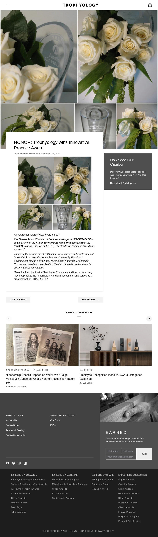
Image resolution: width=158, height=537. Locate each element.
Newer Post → (91, 300)
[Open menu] (10, 5)
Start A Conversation (16, 435)
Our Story (55, 420)
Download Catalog (121, 183)
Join (144, 454)
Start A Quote (12, 425)
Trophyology (53, 531)
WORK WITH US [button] (14, 416)
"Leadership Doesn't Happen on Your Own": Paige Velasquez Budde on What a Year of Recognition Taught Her (40, 378)
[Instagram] (19, 463)
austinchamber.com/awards (29, 267)
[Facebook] (7, 463)
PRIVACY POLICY (104, 531)
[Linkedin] (25, 463)
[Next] (149, 318)
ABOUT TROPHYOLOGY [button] (63, 416)
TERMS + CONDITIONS (81, 531)
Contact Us (11, 420)
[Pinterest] (13, 463)
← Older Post (18, 300)
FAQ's (53, 425)
